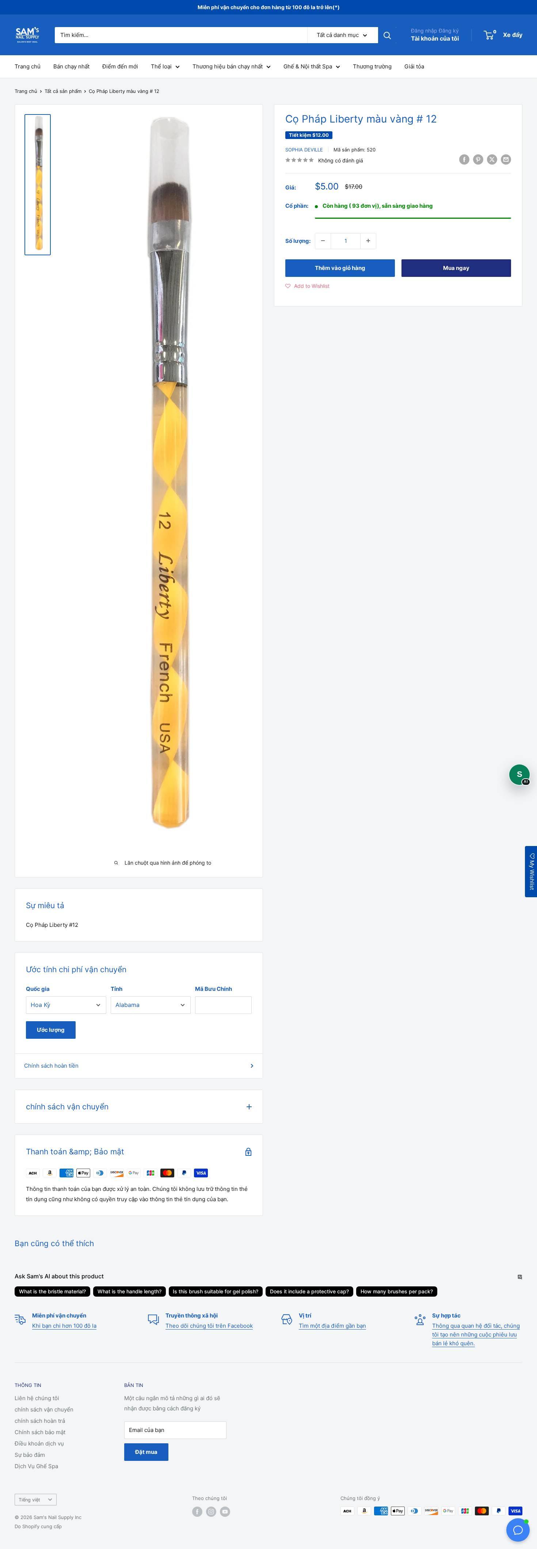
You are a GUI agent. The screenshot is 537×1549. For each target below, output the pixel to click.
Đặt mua (146, 1451)
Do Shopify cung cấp (38, 1526)
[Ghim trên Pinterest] (478, 159)
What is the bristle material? (52, 1291)
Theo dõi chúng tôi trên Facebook (209, 1325)
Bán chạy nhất (71, 66)
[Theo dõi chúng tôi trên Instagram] (211, 1512)
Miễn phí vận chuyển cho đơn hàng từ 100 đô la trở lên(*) (269, 7)
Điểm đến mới (120, 66)
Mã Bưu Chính (213, 988)
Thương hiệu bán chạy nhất (228, 66)
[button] (307, 286)
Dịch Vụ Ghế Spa (36, 1466)
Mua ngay (456, 267)
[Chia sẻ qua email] (506, 159)
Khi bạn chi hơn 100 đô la (64, 1325)
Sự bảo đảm (30, 1454)
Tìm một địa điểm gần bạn (332, 1325)
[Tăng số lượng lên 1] (368, 240)
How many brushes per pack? (397, 1291)
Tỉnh (116, 988)
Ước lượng (51, 1029)
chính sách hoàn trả (40, 1420)
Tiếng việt (29, 1500)
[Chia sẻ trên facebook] (464, 159)
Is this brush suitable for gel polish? (215, 1291)
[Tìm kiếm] (387, 35)
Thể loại (161, 66)
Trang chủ (28, 66)
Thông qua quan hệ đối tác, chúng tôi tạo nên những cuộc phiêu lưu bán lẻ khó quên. (476, 1334)
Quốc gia (38, 988)
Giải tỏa (414, 66)
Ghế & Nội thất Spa (307, 66)
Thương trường (372, 66)
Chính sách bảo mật (40, 1432)
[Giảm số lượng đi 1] (323, 240)
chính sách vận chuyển (44, 1409)
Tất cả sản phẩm (63, 91)
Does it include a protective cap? (309, 1291)
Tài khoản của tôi (435, 38)
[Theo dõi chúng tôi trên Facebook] (197, 1512)
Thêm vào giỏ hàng (340, 267)
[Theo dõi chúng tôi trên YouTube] (225, 1512)
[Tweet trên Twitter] (492, 159)
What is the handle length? (129, 1291)
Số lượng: (298, 240)
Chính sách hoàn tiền (51, 1065)
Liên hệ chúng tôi (37, 1398)
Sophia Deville (304, 150)
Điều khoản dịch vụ (39, 1443)
